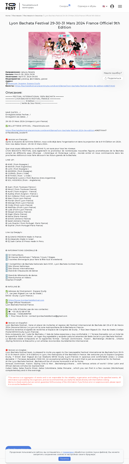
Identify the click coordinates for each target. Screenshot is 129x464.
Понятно (64, 459)
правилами (68, 452)
